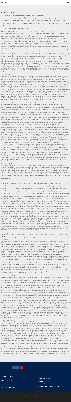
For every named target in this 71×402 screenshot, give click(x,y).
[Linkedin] (17, 367)
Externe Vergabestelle (43, 389)
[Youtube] (21, 367)
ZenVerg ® (40, 381)
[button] (68, 2)
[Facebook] (14, 367)
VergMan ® (40, 376)
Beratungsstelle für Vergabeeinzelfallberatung (49, 386)
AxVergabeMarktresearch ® (44, 378)
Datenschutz (34, 396)
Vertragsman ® (41, 384)
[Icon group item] (64, 397)
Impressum (27, 396)
